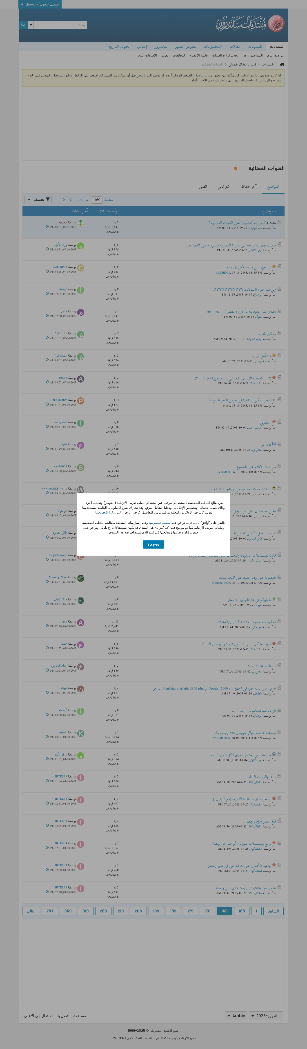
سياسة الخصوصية (105, 512)
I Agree (154, 544)
